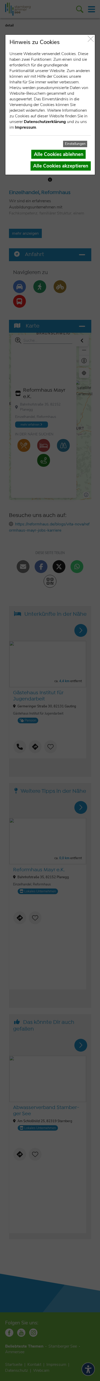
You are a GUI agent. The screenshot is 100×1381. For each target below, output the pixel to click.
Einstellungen (75, 144)
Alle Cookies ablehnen (58, 154)
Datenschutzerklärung (45, 122)
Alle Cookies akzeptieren (60, 166)
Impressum (25, 127)
